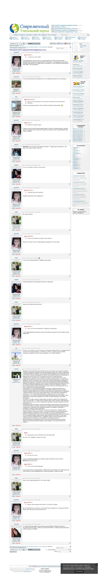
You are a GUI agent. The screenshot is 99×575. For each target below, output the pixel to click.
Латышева (75, 150)
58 (39, 478)
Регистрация (83, 45)
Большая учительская (22, 546)
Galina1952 (75, 147)
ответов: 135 (80, 91)
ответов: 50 (80, 87)
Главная (16, 34)
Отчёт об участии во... (78, 128)
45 (39, 144)
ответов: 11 (80, 69)
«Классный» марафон (78, 72)
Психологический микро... (79, 93)
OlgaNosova (21, 45)
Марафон (43, 34)
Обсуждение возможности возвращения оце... (66, 30)
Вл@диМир (76, 158)
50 (39, 258)
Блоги (49, 34)
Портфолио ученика (59, 27)
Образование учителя (78, 104)
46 (39, 165)
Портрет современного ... (79, 108)
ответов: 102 (80, 109)
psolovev (75, 161)
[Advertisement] (49, 12)
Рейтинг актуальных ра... (79, 115)
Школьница (75, 159)
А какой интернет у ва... (78, 119)
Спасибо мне (76, 64)
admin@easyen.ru (28, 571)
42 (39, 76)
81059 (74, 149)
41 (39, 52)
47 (39, 187)
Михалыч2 (75, 167)
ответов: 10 (80, 102)
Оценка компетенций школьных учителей (65, 28)
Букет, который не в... (78, 136)
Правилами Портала (30, 568)
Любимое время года (78, 112)
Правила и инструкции (48, 566)
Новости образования (43, 546)
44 (39, 120)
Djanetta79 (75, 165)
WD (74, 155)
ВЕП (74, 156)
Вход (81, 47)
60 (39, 524)
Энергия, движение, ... (78, 139)
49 (39, 233)
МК (39, 34)
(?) (83, 213)
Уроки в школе (76, 97)
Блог (19, 71)
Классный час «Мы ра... (78, 131)
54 (39, 348)
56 (39, 429)
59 (39, 499)
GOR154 (75, 162)
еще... (81, 58)
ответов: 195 (80, 106)
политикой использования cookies (85, 568)
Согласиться (79, 571)
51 (39, 279)
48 (39, 212)
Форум (35, 34)
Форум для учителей (13, 546)
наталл (74, 152)
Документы (29, 34)
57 (39, 450)
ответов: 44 (80, 98)
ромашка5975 (76, 153)
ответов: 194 (80, 95)
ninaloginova (76, 168)
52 (39, 302)
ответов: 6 (80, 62)
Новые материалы (58, 566)
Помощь (54, 34)
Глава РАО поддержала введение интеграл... (66, 25)
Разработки (22, 34)
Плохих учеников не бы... (79, 86)
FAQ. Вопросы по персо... (79, 90)
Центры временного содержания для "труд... (66, 31)
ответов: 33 (80, 77)
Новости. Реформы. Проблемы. (32, 546)
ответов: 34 (80, 73)
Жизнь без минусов (77, 75)
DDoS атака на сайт (77, 68)
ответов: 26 (80, 113)
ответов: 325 (80, 117)
